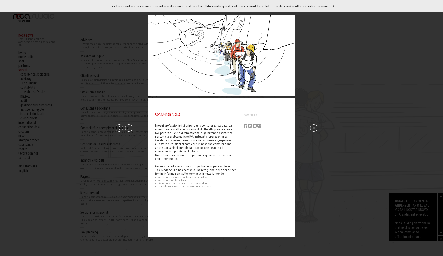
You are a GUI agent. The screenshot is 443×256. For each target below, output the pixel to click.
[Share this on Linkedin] (255, 126)
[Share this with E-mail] (259, 126)
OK (332, 6)
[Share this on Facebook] (246, 126)
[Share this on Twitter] (250, 126)
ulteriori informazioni (311, 6)
